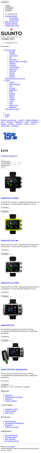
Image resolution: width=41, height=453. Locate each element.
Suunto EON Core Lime (9, 240)
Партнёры (8, 425)
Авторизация (14, 20)
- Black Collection (31, 120)
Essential (12, 94)
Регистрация (13, 18)
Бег (10, 57)
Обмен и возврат (11, 401)
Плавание (12, 65)
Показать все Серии (12, 109)
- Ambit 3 (20, 120)
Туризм (12, 73)
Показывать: (5, 165)
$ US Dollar (9, 8)
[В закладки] (10, 254)
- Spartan (10, 124)
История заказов (11, 437)
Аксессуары (13, 56)
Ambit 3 (12, 82)
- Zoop (32, 124)
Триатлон (12, 71)
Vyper (11, 101)
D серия (12, 88)
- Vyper (25, 124)
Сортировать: (6, 161)
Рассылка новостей (12, 441)
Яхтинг (12, 76)
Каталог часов (10, 50)
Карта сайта (9, 413)
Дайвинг (12, 63)
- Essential (33, 122)
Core (11, 86)
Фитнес (12, 75)
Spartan (11, 97)
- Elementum (18, 122)
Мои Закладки (10, 439)
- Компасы (14, 126)
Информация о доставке (13, 397)
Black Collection (14, 84)
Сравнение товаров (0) (9, 156)
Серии (7, 80)
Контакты (8, 395)
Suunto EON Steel (7, 325)
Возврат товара (10, 411)
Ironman (12, 52)
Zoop (11, 103)
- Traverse (18, 124)
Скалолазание (14, 67)
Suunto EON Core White (10, 283)
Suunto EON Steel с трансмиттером (14, 369)
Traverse (12, 99)
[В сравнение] (12, 254)
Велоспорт (13, 59)
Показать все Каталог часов (15, 78)
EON (11, 92)
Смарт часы (13, 69)
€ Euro (8, 6)
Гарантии (8, 399)
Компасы (12, 107)
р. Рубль (8, 10)
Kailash (11, 96)
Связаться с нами (11, 409)
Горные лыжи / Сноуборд (18, 61)
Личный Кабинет (11, 435)
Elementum (13, 90)
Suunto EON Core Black (10, 198)
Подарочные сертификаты (14, 423)
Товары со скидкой (12, 427)
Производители (10, 421)
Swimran (12, 54)
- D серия (8, 122)
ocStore (12, 446)
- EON (26, 122)
